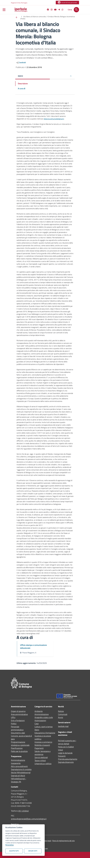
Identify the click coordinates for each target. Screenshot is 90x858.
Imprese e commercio (43, 742)
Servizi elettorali (41, 757)
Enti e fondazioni (18, 720)
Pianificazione (16, 748)
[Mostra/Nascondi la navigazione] (4, 10)
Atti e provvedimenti (19, 766)
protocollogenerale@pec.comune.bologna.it (28, 818)
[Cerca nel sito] (76, 9)
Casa (37, 723)
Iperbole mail (63, 726)
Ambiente (39, 711)
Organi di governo (18, 711)
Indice (20, 76)
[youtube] (54, 9)
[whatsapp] (61, 9)
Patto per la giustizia (19, 751)
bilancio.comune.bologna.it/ (54, 118)
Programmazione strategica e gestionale (20, 744)
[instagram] (50, 9)
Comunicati (62, 714)
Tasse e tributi (40, 760)
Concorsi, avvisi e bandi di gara (21, 737)
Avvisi (60, 717)
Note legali (47, 840)
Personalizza (9, 845)
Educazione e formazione (45, 732)
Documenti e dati (18, 732)
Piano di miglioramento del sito (63, 840)
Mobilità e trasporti (42, 745)
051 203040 (23, 810)
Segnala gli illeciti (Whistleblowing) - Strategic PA (18, 778)
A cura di (21, 88)
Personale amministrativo (17, 728)
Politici (13, 723)
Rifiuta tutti (32, 851)
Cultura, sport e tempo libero (44, 728)
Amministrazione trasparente (18, 762)
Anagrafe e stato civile (44, 717)
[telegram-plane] (58, 9)
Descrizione (23, 83)
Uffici (13, 717)
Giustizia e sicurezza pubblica (43, 737)
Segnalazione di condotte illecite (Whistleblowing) (21, 771)
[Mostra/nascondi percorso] (16, 17)
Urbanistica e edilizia (43, 763)
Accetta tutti (14, 851)
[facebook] (47, 9)
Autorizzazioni (40, 720)
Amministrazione (42, 714)
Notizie (61, 711)
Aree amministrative (19, 714)
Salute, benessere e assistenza (42, 753)
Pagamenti (39, 748)
